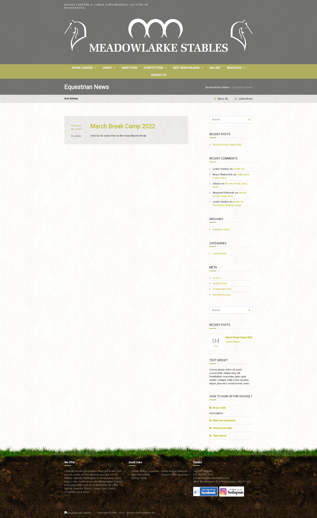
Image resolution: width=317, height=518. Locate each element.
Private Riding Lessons (144, 471)
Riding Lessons (82, 67)
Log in (216, 277)
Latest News (246, 98)
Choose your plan (222, 428)
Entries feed (220, 283)
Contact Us (158, 75)
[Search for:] (231, 119)
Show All (223, 98)
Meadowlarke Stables (217, 87)
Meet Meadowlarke (186, 67)
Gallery (215, 67)
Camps (107, 67)
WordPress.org (221, 294)
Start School (220, 435)
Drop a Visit (219, 407)
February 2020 (221, 229)
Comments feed (222, 289)
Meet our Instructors (224, 420)
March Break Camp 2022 (122, 126)
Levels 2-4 (239, 169)
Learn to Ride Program (174, 474)
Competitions (153, 67)
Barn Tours (129, 67)
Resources (234, 67)
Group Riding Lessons (174, 471)
